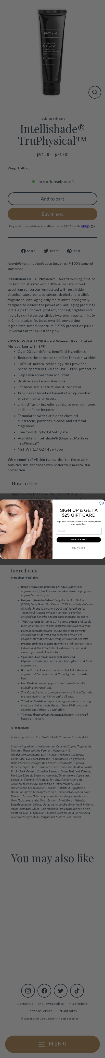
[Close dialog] (102, 503)
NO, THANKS (78, 547)
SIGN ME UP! (79, 540)
